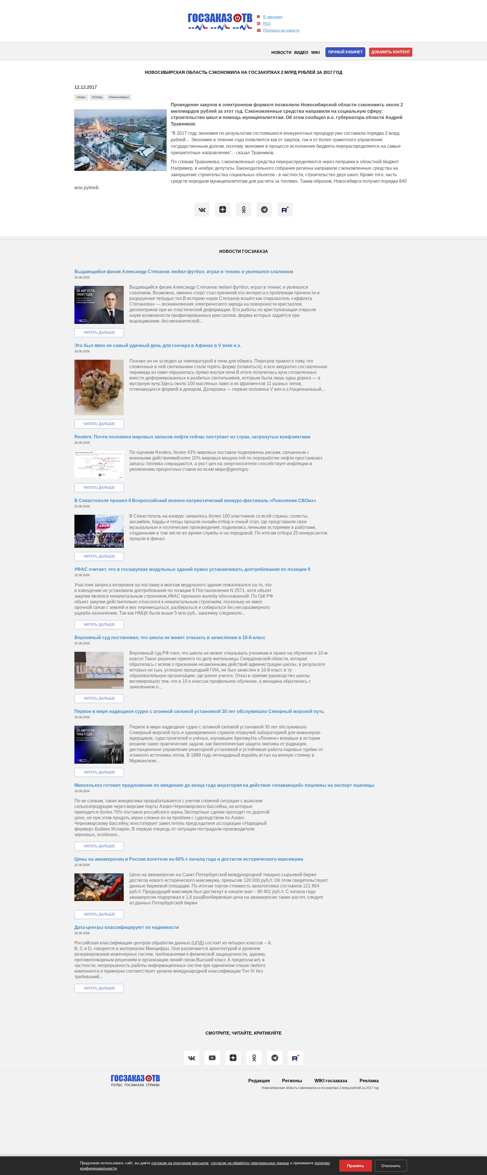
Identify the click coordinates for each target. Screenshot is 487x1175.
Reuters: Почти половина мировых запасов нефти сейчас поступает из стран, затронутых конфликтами (192, 436)
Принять (355, 1165)
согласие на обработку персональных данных (250, 1163)
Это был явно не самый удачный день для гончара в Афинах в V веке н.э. (157, 345)
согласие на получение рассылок (180, 1163)
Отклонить (390, 1165)
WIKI (315, 52)
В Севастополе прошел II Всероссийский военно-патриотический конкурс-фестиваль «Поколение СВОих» (195, 500)
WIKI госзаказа (331, 1080)
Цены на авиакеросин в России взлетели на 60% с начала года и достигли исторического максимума (188, 859)
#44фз (81, 97)
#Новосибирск (119, 97)
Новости (281, 52)
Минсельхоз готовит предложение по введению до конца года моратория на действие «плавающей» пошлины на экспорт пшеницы (224, 785)
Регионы (292, 1080)
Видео (301, 52)
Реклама (369, 1080)
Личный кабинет (345, 52)
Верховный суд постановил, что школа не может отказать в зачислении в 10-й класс (169, 637)
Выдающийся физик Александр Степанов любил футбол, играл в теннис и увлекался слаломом (183, 271)
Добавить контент (390, 52)
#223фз (97, 97)
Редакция (259, 1080)
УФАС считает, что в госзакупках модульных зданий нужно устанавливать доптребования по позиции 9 (192, 569)
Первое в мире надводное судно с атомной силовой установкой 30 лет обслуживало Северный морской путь (199, 711)
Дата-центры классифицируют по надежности (126, 927)
